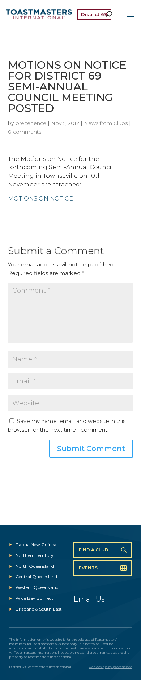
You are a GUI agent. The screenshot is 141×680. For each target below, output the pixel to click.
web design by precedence (110, 667)
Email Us (89, 599)
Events (88, 568)
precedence (31, 123)
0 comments (24, 132)
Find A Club (93, 550)
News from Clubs (106, 123)
